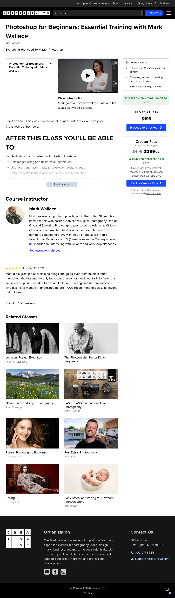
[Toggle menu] (169, 13)
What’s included (153, 193)
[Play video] (88, 75)
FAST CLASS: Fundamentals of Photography (85, 405)
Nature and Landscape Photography (30, 403)
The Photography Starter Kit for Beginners (85, 359)
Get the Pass (154, 13)
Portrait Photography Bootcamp (27, 452)
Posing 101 (12, 498)
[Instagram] (63, 572)
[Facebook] (55, 572)
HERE (58, 121)
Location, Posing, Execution (24, 357)
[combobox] (98, 13)
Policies (87, 593)
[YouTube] (47, 572)
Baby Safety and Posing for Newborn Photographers (89, 500)
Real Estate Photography (80, 452)
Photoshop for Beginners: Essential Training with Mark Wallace (28, 67)
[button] (167, 590)
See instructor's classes (44, 250)
